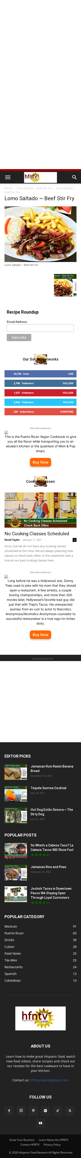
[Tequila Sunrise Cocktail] (15, 794)
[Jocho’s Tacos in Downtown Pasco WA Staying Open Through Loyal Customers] (15, 894)
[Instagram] (21, 1110)
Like (70, 373)
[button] (7, 177)
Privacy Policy (52, 1145)
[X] (69, 1110)
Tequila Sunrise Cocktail (48, 788)
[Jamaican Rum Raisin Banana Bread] (15, 772)
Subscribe (66, 411)
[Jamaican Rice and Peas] (15, 872)
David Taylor (12, 539)
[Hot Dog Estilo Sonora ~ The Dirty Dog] (15, 815)
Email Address (17, 322)
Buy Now (40, 462)
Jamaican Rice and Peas (48, 867)
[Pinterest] (33, 1110)
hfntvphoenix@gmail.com (49, 1080)
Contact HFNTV (29, 1145)
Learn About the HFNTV (53, 1140)
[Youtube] (40, 1123)
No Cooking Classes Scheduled (36, 533)
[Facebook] (9, 1110)
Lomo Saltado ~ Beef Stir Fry (34, 188)
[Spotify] (45, 1110)
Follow (68, 383)
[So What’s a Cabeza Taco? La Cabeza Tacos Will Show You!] (15, 851)
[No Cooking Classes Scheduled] (40, 510)
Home (8, 188)
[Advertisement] (40, 42)
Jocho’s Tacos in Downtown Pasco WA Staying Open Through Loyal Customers (51, 893)
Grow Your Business (22, 1140)
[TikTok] (57, 1110)
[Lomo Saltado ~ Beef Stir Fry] (40, 261)
